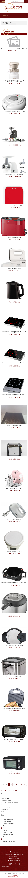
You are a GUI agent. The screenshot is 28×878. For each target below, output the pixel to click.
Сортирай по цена (7, 22)
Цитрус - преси (7, 821)
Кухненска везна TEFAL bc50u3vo (14, 205)
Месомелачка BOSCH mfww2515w (14, 174)
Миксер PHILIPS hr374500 (14, 268)
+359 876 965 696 (14, 856)
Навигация (5, 15)
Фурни (4, 826)
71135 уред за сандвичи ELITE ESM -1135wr (14, 708)
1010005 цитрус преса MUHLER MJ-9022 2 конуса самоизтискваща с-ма (14, 81)
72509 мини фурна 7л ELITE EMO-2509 (14, 739)
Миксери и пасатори (8, 823)
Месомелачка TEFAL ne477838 (14, 143)
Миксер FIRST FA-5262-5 (14, 519)
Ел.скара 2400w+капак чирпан (14, 425)
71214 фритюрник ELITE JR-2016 (14, 676)
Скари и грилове (7, 832)
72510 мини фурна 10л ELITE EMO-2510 (14, 771)
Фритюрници (6, 828)
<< (3, 784)
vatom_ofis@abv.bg (14, 860)
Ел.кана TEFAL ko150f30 (14, 300)
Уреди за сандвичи (8, 819)
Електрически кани (8, 834)
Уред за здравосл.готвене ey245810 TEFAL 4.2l (14, 48)
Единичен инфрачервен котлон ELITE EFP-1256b (14, 395)
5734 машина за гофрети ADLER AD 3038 (14, 111)
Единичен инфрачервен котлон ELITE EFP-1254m (14, 332)
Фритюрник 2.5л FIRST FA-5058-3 (14, 614)
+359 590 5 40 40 (14, 858)
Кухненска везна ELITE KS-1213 (14, 551)
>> (25, 784)
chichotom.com (19, 873)
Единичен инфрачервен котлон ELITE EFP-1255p (14, 363)
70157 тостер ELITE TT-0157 (14, 457)
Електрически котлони (9, 841)
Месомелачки (6, 839)
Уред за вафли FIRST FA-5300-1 (14, 645)
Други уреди (6, 836)
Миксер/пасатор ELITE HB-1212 (14, 488)
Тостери (5, 830)
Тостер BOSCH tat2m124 (14, 237)
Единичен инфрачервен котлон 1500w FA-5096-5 (14, 583)
